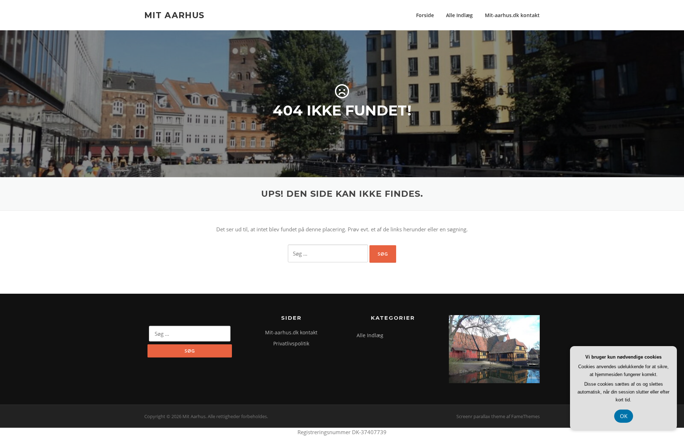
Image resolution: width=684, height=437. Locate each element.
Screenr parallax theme (480, 416)
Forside (425, 15)
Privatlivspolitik (291, 343)
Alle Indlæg (459, 15)
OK (623, 416)
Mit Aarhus (174, 15)
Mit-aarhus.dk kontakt (512, 15)
